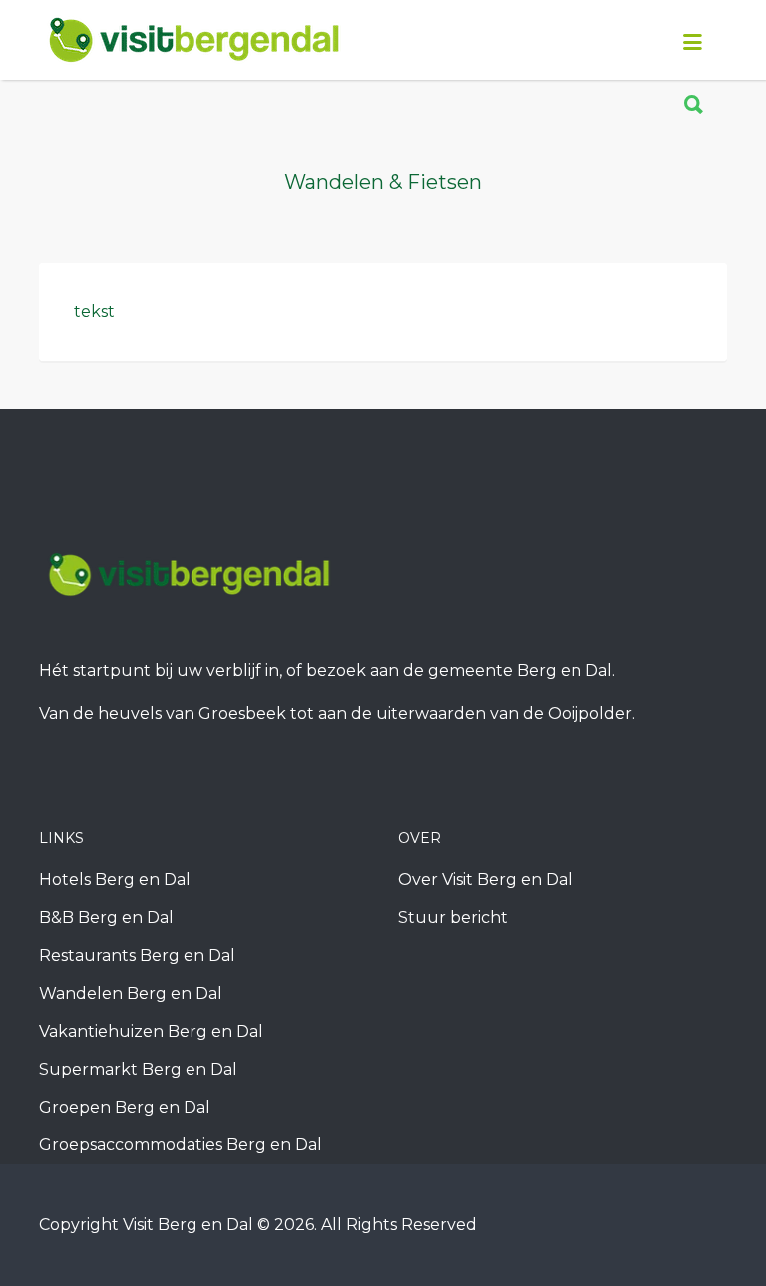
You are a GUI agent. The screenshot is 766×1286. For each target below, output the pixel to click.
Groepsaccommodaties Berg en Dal (180, 1144)
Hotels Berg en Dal (115, 879)
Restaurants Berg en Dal (137, 955)
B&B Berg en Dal (106, 917)
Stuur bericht (453, 917)
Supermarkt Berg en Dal (138, 1069)
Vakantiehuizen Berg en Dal (151, 1031)
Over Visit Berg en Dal (485, 879)
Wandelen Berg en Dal (130, 993)
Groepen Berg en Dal (124, 1107)
